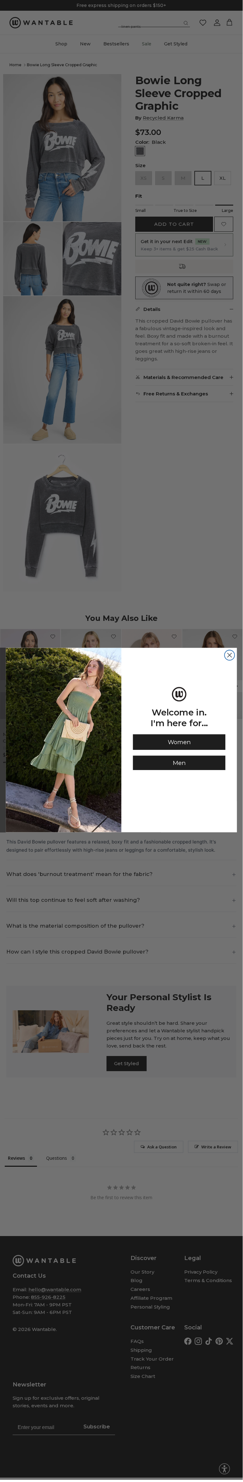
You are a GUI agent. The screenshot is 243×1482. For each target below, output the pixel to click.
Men (179, 762)
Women (179, 741)
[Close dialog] (229, 655)
